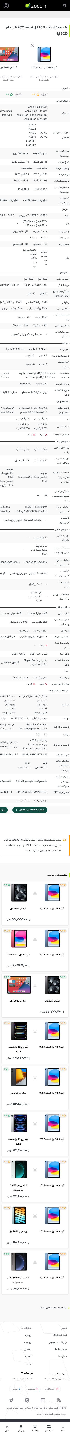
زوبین (28, 1335)
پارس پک (60, 1373)
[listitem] (35, 903)
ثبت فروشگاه (60, 1335)
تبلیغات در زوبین (58, 1342)
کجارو (28, 1356)
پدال (29, 1363)
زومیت (27, 1342)
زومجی (27, 1349)
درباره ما (62, 1356)
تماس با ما (61, 1349)
